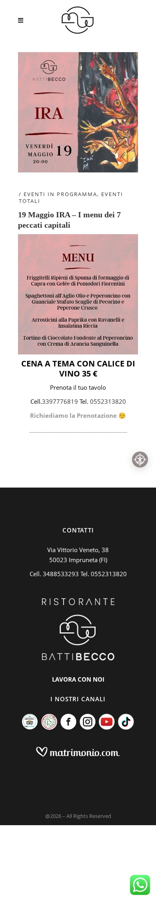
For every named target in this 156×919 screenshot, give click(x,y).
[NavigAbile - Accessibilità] (140, 459)
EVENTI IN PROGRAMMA (60, 194)
